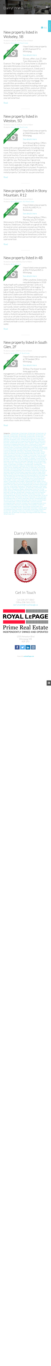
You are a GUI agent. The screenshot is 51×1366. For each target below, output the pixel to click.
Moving (10, 467)
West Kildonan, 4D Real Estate (31, 506)
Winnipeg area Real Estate (33, 512)
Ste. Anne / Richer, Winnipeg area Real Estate (16, 500)
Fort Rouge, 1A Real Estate (23, 456)
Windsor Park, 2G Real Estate (12, 512)
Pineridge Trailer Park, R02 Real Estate (18, 473)
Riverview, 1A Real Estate (10, 486)
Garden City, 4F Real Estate (38, 456)
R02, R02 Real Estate (18, 475)
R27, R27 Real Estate (33, 476)
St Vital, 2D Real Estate (35, 495)
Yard (13, 514)
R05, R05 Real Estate (30, 475)
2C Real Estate (23, 433)
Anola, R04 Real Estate (27, 438)
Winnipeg (23, 512)
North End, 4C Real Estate (32, 469)
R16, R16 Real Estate (9, 476)
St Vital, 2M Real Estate (29, 497)
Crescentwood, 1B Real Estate (22, 447)
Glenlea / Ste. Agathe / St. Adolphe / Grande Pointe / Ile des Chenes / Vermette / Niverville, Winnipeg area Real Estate (25, 458)
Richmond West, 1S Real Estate (21, 478)
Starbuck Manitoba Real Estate (37, 498)
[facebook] (17, 647)
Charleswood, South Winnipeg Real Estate (31, 445)
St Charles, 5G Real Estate (15, 494)
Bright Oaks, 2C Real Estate (36, 439)
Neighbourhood (17, 467)
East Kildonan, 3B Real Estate (25, 452)
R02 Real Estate (8, 475)
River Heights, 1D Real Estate (25, 481)
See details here (30, 55)
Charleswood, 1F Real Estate (37, 444)
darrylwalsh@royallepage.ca (25, 605)
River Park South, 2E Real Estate (24, 483)
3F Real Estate (31, 435)
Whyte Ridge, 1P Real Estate (38, 509)
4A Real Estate (39, 435)
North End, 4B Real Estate (17, 469)
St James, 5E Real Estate (28, 494)
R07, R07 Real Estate (41, 475)
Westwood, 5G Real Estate (23, 509)
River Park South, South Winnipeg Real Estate (20, 484)
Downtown (20, 450)
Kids (24, 463)
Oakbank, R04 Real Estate (17, 472)
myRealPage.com (29, 656)
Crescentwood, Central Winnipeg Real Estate (16, 449)
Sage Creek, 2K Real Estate (11, 487)
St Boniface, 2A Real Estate (17, 492)
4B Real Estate (16, 264)
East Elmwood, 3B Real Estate (32, 450)
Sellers (10, 489)
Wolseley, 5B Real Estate (19, 43)
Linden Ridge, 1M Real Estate (34, 463)
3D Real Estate (23, 435)
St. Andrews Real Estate (22, 498)
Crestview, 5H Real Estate (36, 449)
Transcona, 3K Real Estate (23, 501)
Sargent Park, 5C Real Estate (26, 487)
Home (5, 463)
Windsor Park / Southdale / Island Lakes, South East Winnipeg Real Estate (23, 511)
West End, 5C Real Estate (21, 504)
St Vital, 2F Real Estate (16, 497)
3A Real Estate (14, 435)
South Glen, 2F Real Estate (20, 353)
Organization (28, 472)
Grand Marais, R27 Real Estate (18, 461)
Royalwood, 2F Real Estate (25, 486)
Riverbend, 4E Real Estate (40, 484)
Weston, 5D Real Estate (19, 127)
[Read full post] (12, 53)
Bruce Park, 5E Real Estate (11, 442)
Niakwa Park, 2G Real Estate (29, 467)
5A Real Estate (14, 436)
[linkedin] (28, 647)
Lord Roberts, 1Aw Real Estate (25, 464)
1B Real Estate (15, 433)
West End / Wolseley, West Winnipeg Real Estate (29, 503)
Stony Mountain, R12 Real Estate (22, 201)
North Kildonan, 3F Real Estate (31, 470)
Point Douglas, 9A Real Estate (37, 473)
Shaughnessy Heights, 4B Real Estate (22, 489)
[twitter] (23, 647)
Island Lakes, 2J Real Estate (14, 463)
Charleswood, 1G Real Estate (11, 445)
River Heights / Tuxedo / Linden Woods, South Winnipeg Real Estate (22, 480)
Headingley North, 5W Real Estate (36, 461)
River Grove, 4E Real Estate (37, 478)
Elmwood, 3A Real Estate (14, 455)
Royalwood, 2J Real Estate (39, 486)
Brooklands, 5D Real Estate (38, 441)
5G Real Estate (40, 436)
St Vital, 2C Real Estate (22, 495)
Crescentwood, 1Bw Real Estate (39, 447)
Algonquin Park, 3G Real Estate (12, 438)
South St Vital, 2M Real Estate (31, 490)
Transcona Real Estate (9, 501)
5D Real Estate (31, 436)
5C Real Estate (22, 436)
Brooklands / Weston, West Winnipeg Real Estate (17, 441)
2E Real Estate (32, 433)
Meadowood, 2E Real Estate (26, 466)
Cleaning (6, 447)
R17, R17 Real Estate (21, 476)
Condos (11, 447)
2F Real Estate (40, 433)
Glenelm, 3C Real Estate (10, 458)
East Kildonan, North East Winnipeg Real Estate (20, 453)
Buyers (27, 444)
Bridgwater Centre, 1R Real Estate (19, 439)
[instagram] (33, 647)
